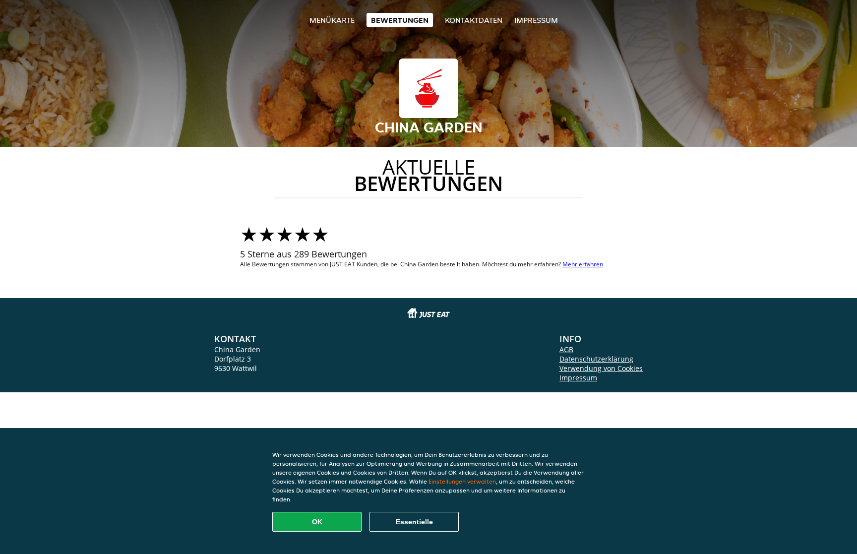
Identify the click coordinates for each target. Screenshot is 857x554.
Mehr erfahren (582, 264)
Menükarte (332, 20)
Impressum (536, 20)
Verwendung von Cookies (601, 368)
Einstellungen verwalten (462, 481)
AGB (566, 349)
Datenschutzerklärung (596, 359)
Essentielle (414, 522)
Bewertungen (399, 20)
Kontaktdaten (473, 20)
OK (317, 522)
